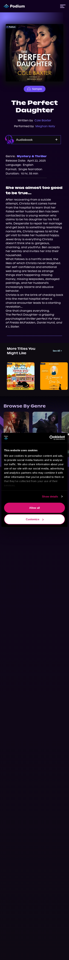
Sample (37, 88)
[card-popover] (20, 376)
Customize (32, 519)
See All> (57, 350)
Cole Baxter (42, 120)
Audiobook (24, 139)
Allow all (34, 507)
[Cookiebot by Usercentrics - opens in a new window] (49, 438)
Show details (50, 496)
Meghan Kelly (45, 126)
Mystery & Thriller (32, 156)
